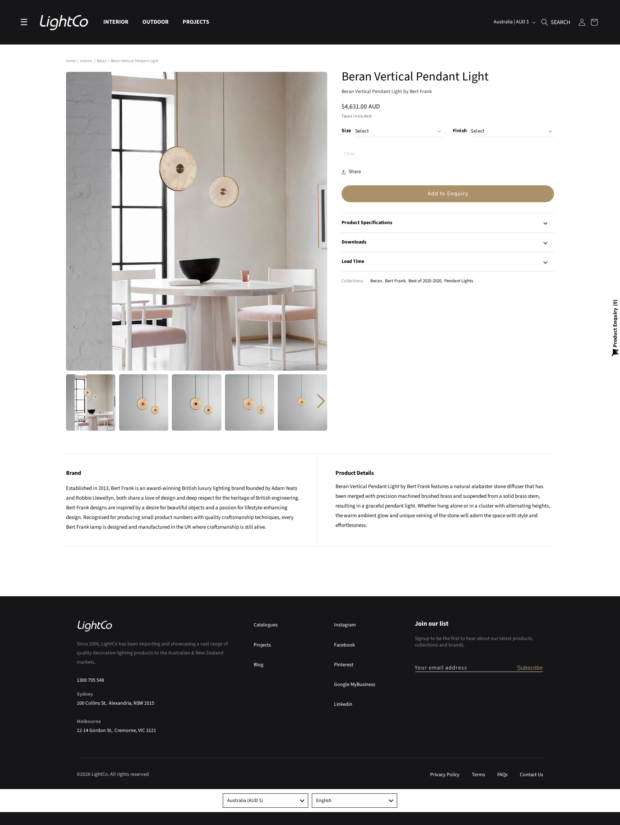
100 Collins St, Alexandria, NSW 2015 (115, 702)
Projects (262, 644)
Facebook (344, 644)
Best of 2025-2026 (424, 281)
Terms (478, 774)
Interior (86, 61)
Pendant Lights (458, 281)
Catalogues (266, 625)
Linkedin (343, 704)
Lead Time (353, 261)
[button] (118, 22)
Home (71, 61)
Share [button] (355, 171)
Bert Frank (395, 281)
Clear (349, 153)
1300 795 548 (90, 679)
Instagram (345, 625)
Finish (460, 130)
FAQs (502, 774)
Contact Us (531, 774)
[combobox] (265, 800)
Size (346, 130)
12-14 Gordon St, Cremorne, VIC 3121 (116, 730)
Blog (258, 664)
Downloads (354, 242)
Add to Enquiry (448, 194)
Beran (102, 61)
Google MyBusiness (354, 684)
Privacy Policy (445, 774)
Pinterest (343, 664)
